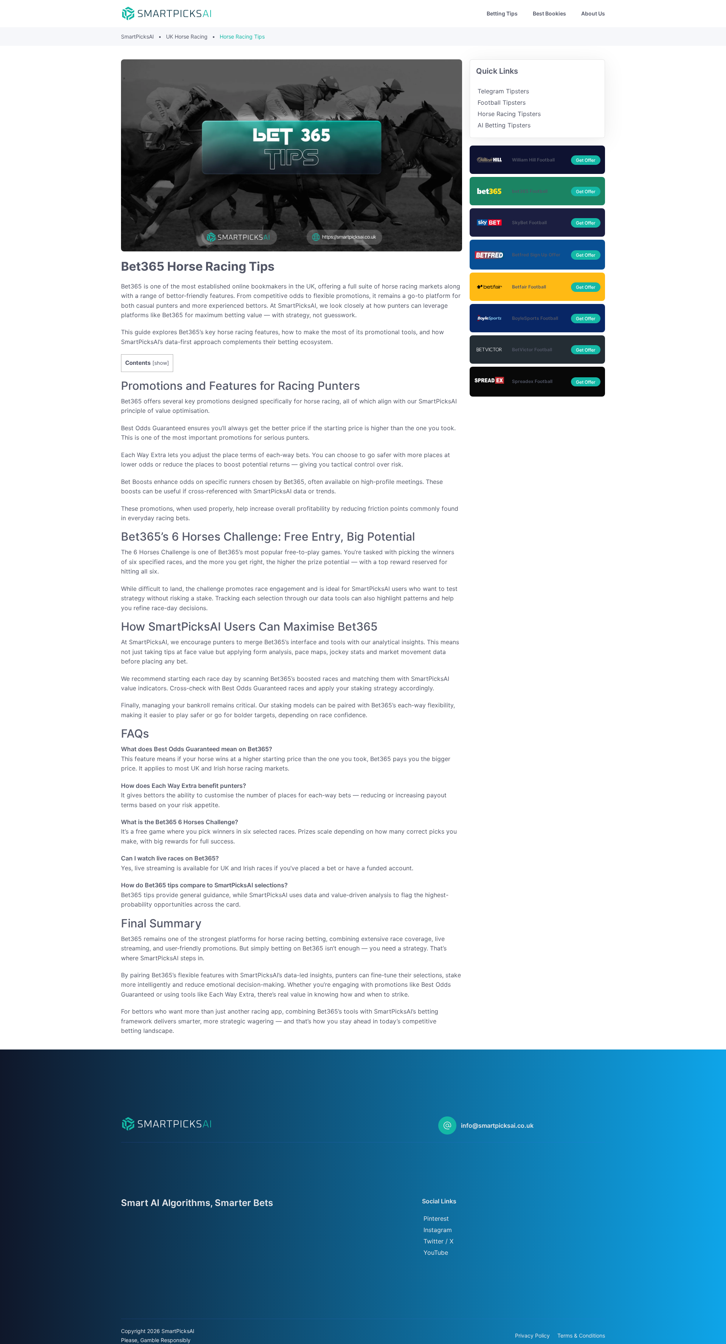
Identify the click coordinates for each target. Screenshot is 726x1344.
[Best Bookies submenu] (572, 13)
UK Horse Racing (187, 36)
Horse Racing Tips (242, 36)
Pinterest (436, 1218)
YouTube (436, 1252)
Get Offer (586, 160)
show (160, 363)
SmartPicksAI (137, 36)
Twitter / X (438, 1241)
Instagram (438, 1230)
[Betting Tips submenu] (523, 13)
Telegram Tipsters (503, 91)
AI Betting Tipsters (504, 125)
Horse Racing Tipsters (509, 114)
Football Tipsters (502, 102)
